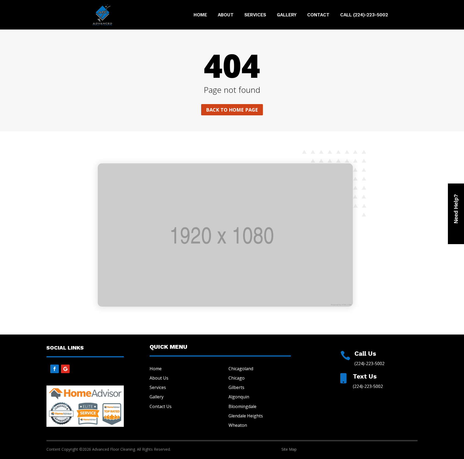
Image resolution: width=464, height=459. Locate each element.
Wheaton (238, 425)
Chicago (237, 378)
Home (200, 15)
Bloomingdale (242, 406)
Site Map (289, 449)
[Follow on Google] (65, 369)
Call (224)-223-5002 (364, 15)
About (226, 15)
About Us (159, 378)
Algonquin (239, 397)
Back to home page (232, 110)
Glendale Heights (246, 416)
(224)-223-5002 (369, 363)
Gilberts (236, 387)
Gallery (286, 15)
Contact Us (161, 406)
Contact (318, 15)
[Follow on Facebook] (54, 369)
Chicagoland (241, 369)
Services (255, 15)
